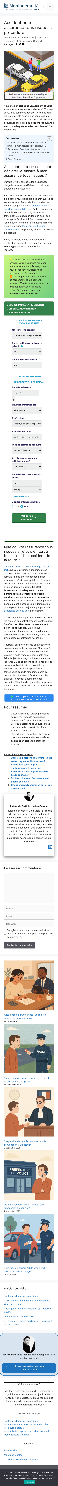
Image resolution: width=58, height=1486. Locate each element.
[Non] (54, 1477)
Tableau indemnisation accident (21, 1421)
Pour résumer (14, 159)
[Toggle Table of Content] (48, 138)
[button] (43, 7)
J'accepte (29, 1482)
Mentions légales (13, 1455)
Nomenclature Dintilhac (16, 1434)
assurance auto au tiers (17, 610)
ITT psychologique (14, 1428)
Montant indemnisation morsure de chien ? (27, 1424)
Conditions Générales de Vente (21, 1459)
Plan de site (10, 1450)
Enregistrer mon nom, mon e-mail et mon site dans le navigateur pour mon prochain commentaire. (30, 933)
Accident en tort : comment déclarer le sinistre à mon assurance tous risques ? (26, 144)
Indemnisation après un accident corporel (26, 1431)
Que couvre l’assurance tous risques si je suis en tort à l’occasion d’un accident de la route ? (29, 152)
